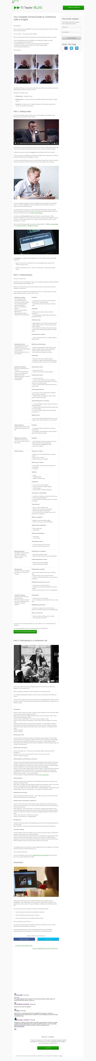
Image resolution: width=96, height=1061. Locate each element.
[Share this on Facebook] (66, 48)
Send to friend (48, 939)
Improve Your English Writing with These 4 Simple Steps (45, 948)
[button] (36, 132)
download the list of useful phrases (41, 855)
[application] (36, 132)
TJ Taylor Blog (15, 0)
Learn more (48, 1047)
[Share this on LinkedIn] (76, 48)
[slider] (35, 143)
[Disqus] (36, 972)
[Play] (15, 143)
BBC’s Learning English (52, 224)
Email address (65, 32)
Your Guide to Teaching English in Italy (23, 945)
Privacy (61, 1055)
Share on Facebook (24, 939)
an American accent (21, 225)
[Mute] (54, 143)
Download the (25, 631)
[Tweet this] (71, 48)
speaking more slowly (33, 225)
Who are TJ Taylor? (74, 7)
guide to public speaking (36, 212)
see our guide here (43, 774)
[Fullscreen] (57, 143)
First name (65, 27)
